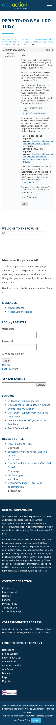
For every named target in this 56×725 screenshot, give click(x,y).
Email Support (9, 592)
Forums (16, 39)
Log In (6, 360)
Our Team (7, 669)
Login (5, 677)
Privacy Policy (9, 603)
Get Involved (9, 661)
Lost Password (10, 368)
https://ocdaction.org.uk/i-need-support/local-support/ (39, 142)
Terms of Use (9, 607)
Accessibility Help (11, 611)
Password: (7, 341)
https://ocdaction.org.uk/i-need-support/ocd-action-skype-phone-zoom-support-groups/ (39, 158)
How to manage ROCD (20, 443)
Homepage (7, 39)
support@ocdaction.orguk (35, 113)
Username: (8, 328)
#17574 (49, 49)
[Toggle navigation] (50, 5)
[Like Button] (24, 204)
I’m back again (16, 475)
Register (6, 365)
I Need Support (10, 653)
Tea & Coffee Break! (18, 428)
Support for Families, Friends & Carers (29, 41)
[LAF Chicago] (15, 5)
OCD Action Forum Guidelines (23, 401)
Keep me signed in (14, 353)
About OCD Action (11, 665)
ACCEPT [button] (36, 720)
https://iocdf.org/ (28, 182)
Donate (6, 673)
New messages (16, 307)
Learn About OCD (11, 657)
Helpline (6, 596)
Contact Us (8, 588)
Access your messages (20, 311)
